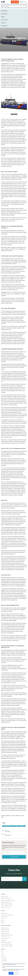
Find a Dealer (4, 913)
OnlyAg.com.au (4, 938)
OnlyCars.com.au (5, 931)
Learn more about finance (7, 946)
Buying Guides (4, 917)
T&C (2, 953)
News (2, 920)
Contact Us (3, 957)
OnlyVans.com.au (5, 928)
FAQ (2, 951)
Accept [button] (11, 973)
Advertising (3, 959)
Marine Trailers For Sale (6, 904)
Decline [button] (16, 973)
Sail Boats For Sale (5, 907)
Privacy (2, 955)
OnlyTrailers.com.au (5, 937)
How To (3, 918)
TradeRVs (3, 940)
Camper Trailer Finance (6, 944)
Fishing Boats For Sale (6, 902)
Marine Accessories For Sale (7, 900)
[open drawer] (25, 2)
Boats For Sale (4, 896)
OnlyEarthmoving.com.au (7, 935)
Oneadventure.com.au (6, 942)
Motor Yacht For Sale (6, 898)
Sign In (22, 2)
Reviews (3, 922)
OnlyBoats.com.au (5, 930)
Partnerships (4, 960)
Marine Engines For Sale (6, 905)
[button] (14, 10)
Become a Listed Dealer (7, 915)
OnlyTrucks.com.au (5, 933)
